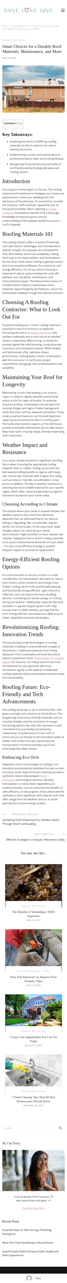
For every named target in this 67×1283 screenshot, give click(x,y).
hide (18, 123)
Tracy (38, 1278)
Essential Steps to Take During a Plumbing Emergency (26, 1232)
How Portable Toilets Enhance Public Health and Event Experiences (30, 1253)
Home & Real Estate (14, 40)
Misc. (48, 971)
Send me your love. (33, 1208)
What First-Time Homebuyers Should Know (27, 1242)
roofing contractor (41, 332)
